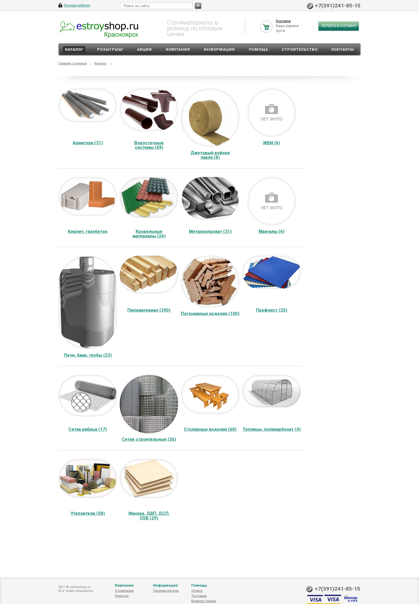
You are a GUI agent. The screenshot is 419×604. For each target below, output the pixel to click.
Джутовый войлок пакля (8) (210, 155)
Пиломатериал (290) (148, 310)
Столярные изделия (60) (210, 429)
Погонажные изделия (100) (210, 313)
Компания (178, 49)
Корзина (283, 21)
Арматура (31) (88, 142)
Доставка (199, 596)
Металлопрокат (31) (210, 231)
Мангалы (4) (271, 231)
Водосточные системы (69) (149, 145)
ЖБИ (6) (271, 142)
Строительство (300, 49)
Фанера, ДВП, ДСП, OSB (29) (149, 515)
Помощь (258, 49)
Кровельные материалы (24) (149, 234)
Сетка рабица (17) (87, 429)
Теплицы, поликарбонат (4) (272, 429)
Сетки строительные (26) (149, 439)
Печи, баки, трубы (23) (88, 355)
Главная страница (72, 63)
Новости (122, 596)
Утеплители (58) (88, 513)
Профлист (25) (271, 310)
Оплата (196, 591)
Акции (144, 49)
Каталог (74, 49)
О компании (124, 591)
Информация (219, 49)
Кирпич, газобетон (87, 231)
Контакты (342, 49)
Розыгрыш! (110, 49)
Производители (166, 591)
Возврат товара (203, 601)
